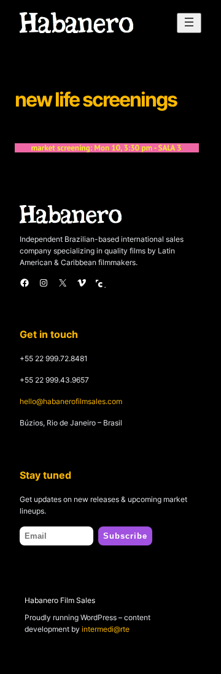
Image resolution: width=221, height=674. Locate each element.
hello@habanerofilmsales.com (71, 401)
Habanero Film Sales (60, 600)
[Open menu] (189, 23)
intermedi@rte (106, 629)
